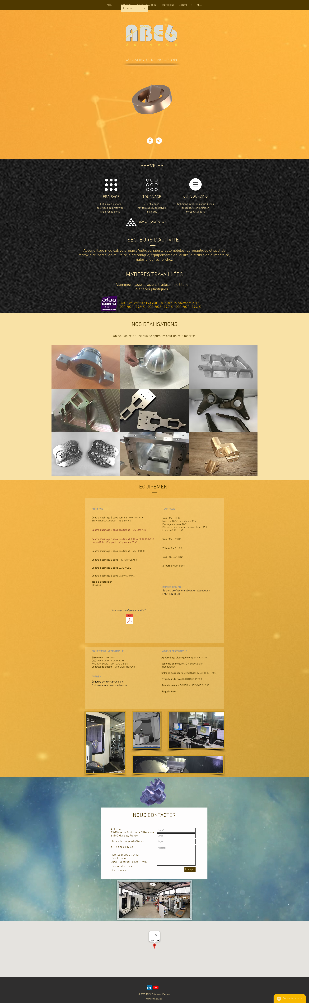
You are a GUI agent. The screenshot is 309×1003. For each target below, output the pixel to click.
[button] (86, 367)
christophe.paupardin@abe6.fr (129, 841)
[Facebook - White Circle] (150, 140)
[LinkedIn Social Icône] (149, 987)
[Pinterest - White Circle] (159, 140)
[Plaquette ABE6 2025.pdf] (129, 619)
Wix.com (166, 994)
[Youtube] (156, 987)
